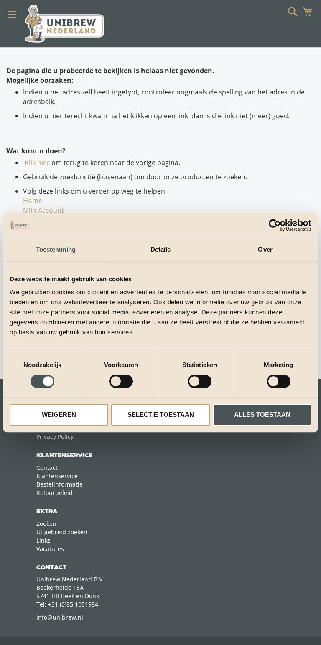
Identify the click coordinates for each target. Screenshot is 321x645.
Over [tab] (265, 249)
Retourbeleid (54, 493)
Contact (47, 468)
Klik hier (36, 162)
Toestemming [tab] (56, 249)
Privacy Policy (55, 437)
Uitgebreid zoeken (61, 532)
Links (43, 540)
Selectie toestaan (160, 414)
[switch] (121, 382)
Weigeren (59, 414)
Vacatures (50, 549)
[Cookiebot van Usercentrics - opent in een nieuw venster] (274, 225)
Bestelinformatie (59, 484)
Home (32, 200)
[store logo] (64, 24)
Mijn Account (43, 210)
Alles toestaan (262, 414)
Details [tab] (160, 249)
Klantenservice (57, 476)
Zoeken (46, 524)
